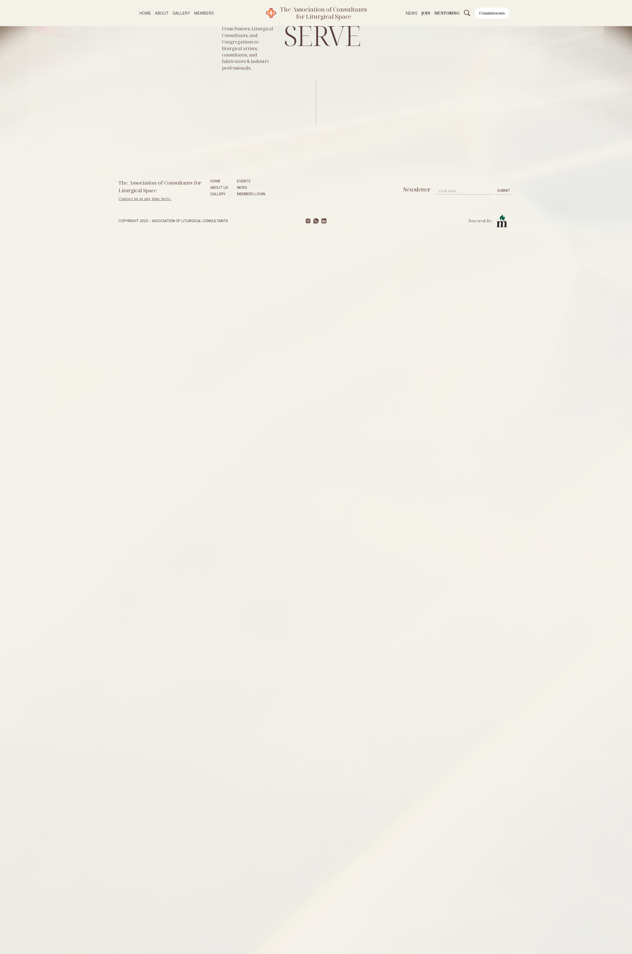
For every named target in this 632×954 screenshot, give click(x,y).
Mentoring (446, 13)
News (411, 13)
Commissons (492, 13)
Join (425, 13)
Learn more (131, 213)
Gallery (181, 13)
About (162, 13)
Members (204, 13)
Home (145, 13)
